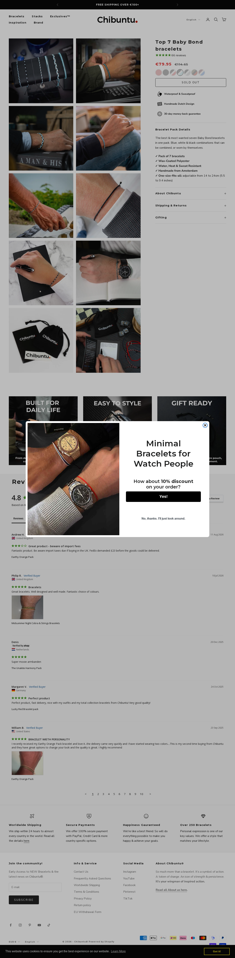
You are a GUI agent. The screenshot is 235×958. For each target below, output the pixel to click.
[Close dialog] (205, 425)
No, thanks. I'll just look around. (163, 518)
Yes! (163, 496)
